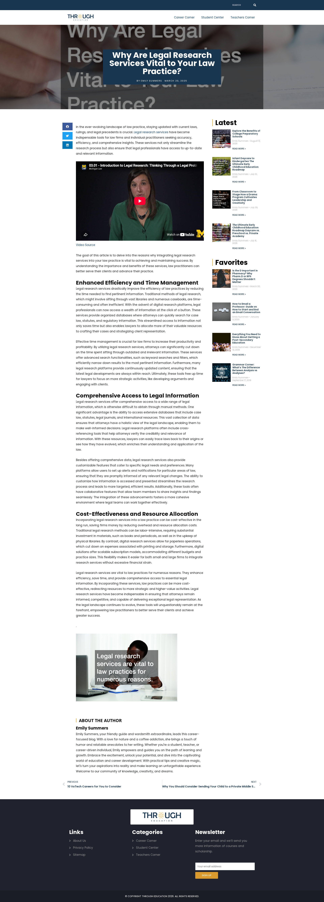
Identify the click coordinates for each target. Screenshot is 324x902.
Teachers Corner (243, 17)
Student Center (212, 17)
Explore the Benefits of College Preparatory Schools (246, 133)
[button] (67, 126)
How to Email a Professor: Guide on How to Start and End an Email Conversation (246, 308)
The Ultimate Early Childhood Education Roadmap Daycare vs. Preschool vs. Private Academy (246, 230)
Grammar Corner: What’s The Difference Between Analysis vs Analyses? (246, 369)
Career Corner (184, 17)
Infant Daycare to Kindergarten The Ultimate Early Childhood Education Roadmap (245, 164)
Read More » (239, 148)
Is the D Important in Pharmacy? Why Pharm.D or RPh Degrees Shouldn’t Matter (245, 276)
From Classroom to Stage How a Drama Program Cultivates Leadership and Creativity (244, 197)
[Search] (254, 5)
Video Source (85, 245)
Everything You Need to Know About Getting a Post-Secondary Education (246, 338)
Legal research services (151, 132)
